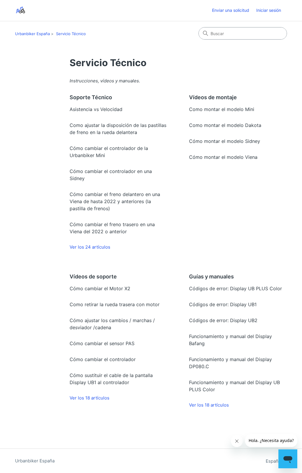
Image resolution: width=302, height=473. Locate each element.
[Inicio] (20, 10)
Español (274, 461)
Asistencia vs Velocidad (96, 109)
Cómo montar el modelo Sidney (224, 141)
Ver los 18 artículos (89, 398)
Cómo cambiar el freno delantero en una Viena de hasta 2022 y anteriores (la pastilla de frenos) (115, 201)
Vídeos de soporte (93, 276)
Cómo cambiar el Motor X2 (100, 288)
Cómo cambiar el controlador (103, 359)
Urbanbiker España (32, 33)
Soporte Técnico (91, 97)
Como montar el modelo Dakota (225, 125)
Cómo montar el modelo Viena (223, 157)
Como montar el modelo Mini (221, 109)
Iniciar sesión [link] (268, 10)
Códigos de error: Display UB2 (223, 320)
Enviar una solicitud (230, 10)
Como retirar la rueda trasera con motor (115, 304)
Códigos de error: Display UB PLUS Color (235, 288)
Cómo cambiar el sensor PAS (102, 343)
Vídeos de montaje (213, 97)
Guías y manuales (211, 276)
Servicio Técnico (71, 33)
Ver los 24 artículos (90, 247)
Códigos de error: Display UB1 (223, 304)
